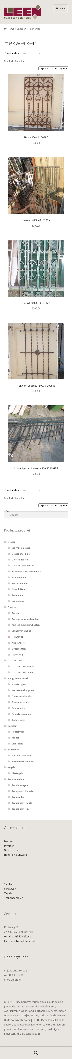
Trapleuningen (20, 785)
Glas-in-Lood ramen (23, 672)
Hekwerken (18, 636)
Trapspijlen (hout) (22, 802)
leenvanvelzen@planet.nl (19, 941)
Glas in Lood (11, 850)
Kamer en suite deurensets (26, 571)
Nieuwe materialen (22, 696)
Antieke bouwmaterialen (25, 619)
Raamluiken (18, 589)
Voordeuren (18, 601)
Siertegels (17, 773)
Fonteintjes (18, 731)
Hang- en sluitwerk (18, 678)
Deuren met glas (21, 553)
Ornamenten (19, 648)
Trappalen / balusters (23, 791)
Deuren (12, 541)
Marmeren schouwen (23, 761)
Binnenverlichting (21, 630)
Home (11, 28)
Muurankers (18, 642)
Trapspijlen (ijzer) (21, 808)
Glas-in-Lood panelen (23, 666)
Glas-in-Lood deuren (23, 565)
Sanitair (12, 725)
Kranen (16, 737)
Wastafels (17, 743)
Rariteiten (17, 654)
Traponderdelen (16, 779)
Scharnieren (18, 708)
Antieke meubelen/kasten (26, 624)
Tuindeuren (18, 595)
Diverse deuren (20, 559)
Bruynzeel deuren (21, 547)
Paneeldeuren (19, 577)
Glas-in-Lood (15, 660)
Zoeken (36, 1053)
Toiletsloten (18, 719)
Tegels (11, 767)
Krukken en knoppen (23, 690)
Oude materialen (21, 702)
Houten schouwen (21, 755)
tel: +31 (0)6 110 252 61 (17, 936)
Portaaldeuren (20, 583)
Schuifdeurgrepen (21, 714)
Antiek (15, 613)
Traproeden (18, 797)
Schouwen (13, 749)
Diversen (21, 28)
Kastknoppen (19, 684)
